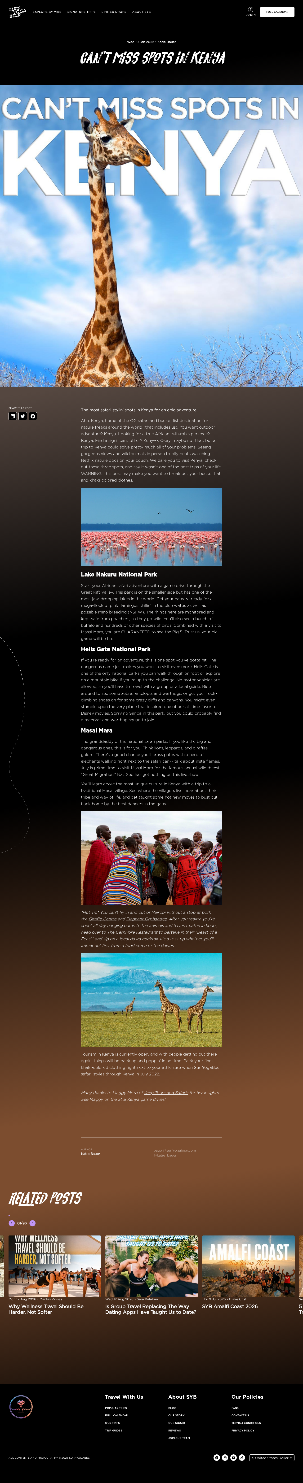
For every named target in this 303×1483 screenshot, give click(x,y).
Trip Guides (113, 1430)
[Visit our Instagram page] (225, 1457)
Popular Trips (116, 1408)
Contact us (240, 1415)
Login (250, 15)
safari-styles (92, 1074)
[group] (54, 1275)
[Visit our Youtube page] (233, 1457)
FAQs (235, 1408)
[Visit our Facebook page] (217, 1457)
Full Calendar (116, 1415)
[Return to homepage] (18, 12)
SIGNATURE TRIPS (81, 12)
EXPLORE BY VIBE (47, 12)
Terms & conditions (246, 1423)
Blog (172, 1408)
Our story (176, 1415)
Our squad (176, 1423)
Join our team (179, 1438)
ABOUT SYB (141, 12)
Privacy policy (243, 1430)
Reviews (174, 1430)
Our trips (112, 1423)
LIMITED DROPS (114, 12)
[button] (9, 1215)
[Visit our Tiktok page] (242, 1457)
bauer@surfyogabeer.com (175, 1150)
